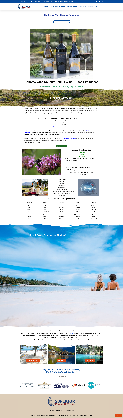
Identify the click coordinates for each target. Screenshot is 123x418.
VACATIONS (61, 360)
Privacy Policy (59, 410)
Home (45, 6)
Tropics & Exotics (83, 6)
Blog (96, 6)
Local (63, 126)
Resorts (56, 6)
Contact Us (51, 410)
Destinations (90, 6)
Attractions (67, 126)
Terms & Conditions (69, 410)
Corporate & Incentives (72, 6)
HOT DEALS (90, 360)
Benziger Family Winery (70, 138)
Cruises (50, 6)
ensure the (70, 333)
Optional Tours (56, 126)
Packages (63, 6)
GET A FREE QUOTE (33, 360)
